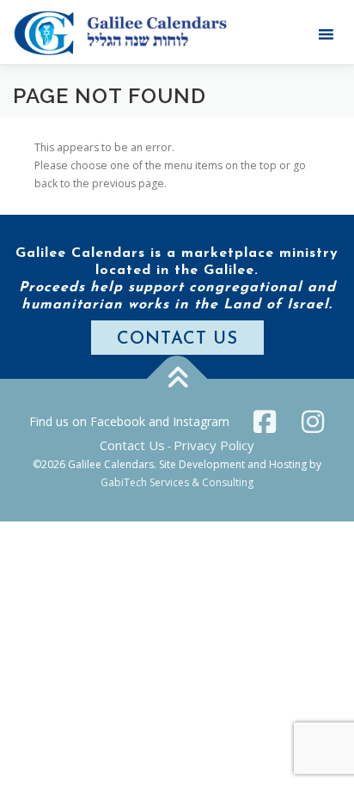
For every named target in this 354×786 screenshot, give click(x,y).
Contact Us (132, 445)
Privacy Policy (214, 445)
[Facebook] (265, 422)
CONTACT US (177, 339)
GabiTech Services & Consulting (177, 482)
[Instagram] (313, 422)
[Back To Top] (177, 378)
